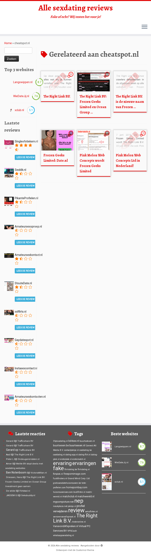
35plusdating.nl (60, 441)
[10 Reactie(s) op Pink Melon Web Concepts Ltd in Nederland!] (143, 136)
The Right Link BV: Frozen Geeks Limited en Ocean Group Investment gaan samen (25, 482)
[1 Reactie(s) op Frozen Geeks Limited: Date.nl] (71, 136)
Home (8, 43)
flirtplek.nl (58, 473)
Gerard (9, 441)
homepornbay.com (76, 487)
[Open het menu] (144, 27)
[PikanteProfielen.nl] (9, 200)
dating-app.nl (71, 454)
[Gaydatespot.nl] (9, 340)
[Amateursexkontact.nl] (9, 255)
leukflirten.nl (79, 492)
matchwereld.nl (85, 496)
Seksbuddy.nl (28, 495)
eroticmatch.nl (79, 459)
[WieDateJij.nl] (107, 462)
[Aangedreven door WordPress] (101, 545)
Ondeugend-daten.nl (29, 459)
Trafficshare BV (25, 441)
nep (78, 500)
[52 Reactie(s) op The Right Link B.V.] (71, 77)
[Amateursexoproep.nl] (9, 226)
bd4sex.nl (73, 441)
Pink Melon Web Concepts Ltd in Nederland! (128, 160)
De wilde (10, 491)
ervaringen (84, 463)
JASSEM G (11, 495)
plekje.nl (72, 506)
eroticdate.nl (66, 459)
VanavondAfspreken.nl (65, 526)
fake (58, 468)
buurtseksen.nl (87, 441)
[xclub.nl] (11, 110)
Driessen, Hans (14, 477)
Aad (8, 454)
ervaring (62, 463)
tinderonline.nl (79, 522)
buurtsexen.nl (77, 445)
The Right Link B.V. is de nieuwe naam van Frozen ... (130, 101)
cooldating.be (85, 450)
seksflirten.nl (91, 511)
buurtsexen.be (61, 445)
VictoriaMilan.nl (39, 472)
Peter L (10, 459)
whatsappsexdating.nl (63, 535)
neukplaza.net (60, 506)
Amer (9, 463)
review (76, 510)
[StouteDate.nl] (9, 286)
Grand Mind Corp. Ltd (79, 478)
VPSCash (72, 530)
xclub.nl (19, 110)
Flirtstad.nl (24, 491)
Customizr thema (85, 550)
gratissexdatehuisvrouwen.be (67, 483)
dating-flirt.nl (84, 454)
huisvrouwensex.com (63, 492)
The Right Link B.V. (56, 96)
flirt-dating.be (70, 469)
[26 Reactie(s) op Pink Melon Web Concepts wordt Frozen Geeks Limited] (107, 136)
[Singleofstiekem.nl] (9, 144)
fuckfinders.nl (60, 478)
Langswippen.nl (22, 82)
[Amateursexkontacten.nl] (9, 397)
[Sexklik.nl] (9, 172)
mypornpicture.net (63, 501)
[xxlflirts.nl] (9, 312)
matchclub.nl (70, 496)
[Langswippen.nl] (107, 446)
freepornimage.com (75, 473)
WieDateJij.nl (21, 96)
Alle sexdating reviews (75, 8)
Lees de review (26, 157)
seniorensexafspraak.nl (64, 516)
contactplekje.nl (71, 450)
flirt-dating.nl (84, 469)
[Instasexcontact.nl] (9, 368)
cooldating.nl (59, 454)
